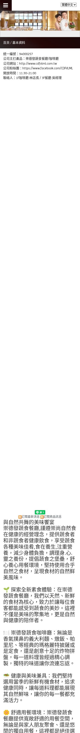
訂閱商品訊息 (53, 516)
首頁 (6, 43)
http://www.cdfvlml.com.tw (38, 63)
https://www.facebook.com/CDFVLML (47, 68)
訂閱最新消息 (31, 516)
